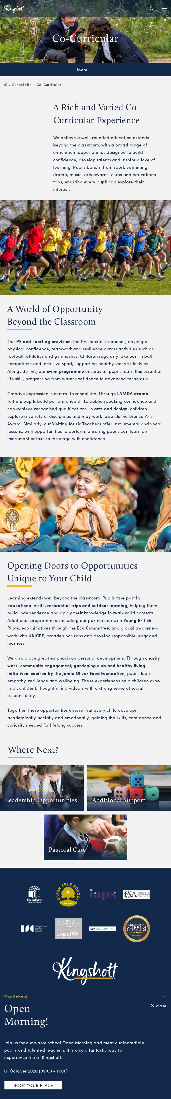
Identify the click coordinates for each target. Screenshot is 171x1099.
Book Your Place (33, 1085)
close (161, 1005)
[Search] (152, 8)
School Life (22, 84)
